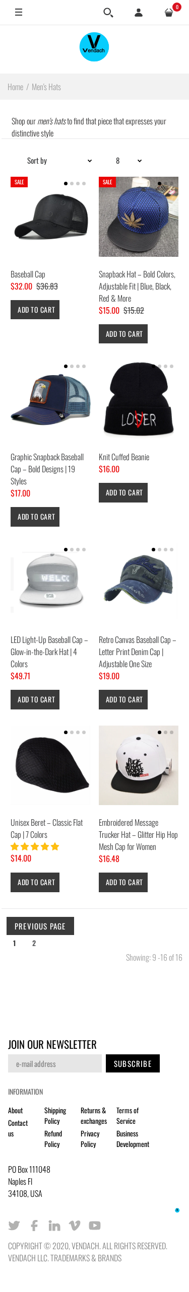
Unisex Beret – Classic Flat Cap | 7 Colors (47, 828)
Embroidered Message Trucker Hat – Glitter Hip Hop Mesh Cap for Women (138, 834)
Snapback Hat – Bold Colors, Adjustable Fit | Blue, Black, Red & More (137, 286)
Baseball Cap (28, 274)
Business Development (132, 1138)
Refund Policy (53, 1138)
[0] (169, 13)
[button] (35, 846)
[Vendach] (95, 49)
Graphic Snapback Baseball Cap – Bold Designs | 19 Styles (47, 469)
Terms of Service (127, 1115)
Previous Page (40, 925)
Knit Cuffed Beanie (124, 457)
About (15, 1110)
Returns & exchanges (94, 1115)
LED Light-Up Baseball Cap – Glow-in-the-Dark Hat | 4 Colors (49, 651)
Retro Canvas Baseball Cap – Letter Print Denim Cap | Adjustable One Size (137, 651)
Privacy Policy (90, 1138)
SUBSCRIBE (133, 1063)
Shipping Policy (55, 1115)
